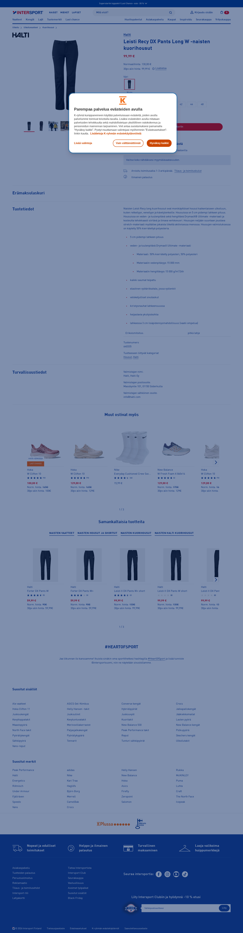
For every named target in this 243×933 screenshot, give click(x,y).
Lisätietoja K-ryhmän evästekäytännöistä (115, 133)
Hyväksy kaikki (159, 143)
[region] (123, 123)
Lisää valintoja (83, 143)
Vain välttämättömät (128, 143)
